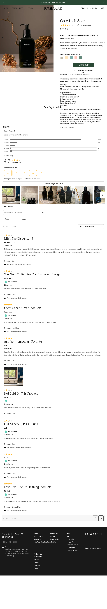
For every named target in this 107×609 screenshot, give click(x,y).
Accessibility (71, 548)
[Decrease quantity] (62, 65)
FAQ (68, 536)
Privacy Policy (71, 542)
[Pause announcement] (100, 2)
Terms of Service (72, 545)
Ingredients (79, 74)
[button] (3, 2)
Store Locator (38, 536)
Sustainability (54, 539)
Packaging (86, 74)
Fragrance (71, 74)
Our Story (53, 536)
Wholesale (37, 539)
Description (63, 74)
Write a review (86, 25)
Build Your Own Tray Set (42, 542)
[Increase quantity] (70, 65)
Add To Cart (84, 65)
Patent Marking (72, 550)
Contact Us (70, 539)
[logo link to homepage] (53, 8)
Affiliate (53, 542)
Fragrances (17, 8)
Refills (30, 8)
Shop (6, 8)
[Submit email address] (30, 542)
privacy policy (9, 556)
